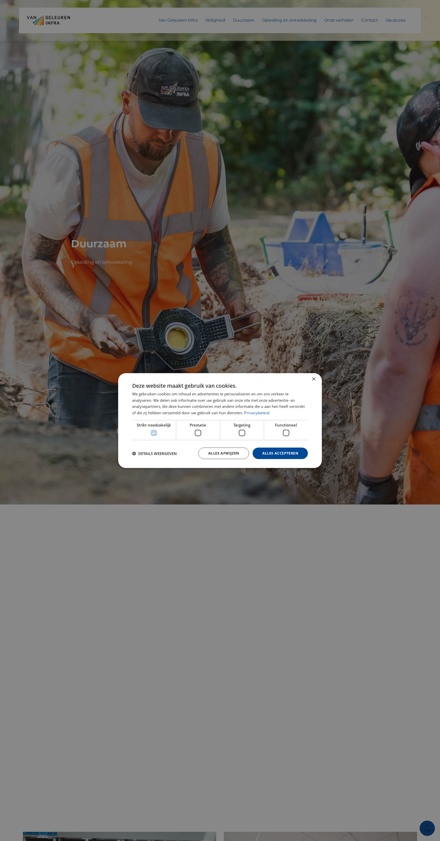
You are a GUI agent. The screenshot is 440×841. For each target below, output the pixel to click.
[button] (154, 453)
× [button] (313, 379)
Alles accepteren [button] (280, 453)
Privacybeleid (256, 412)
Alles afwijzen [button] (223, 453)
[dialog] (220, 420)
